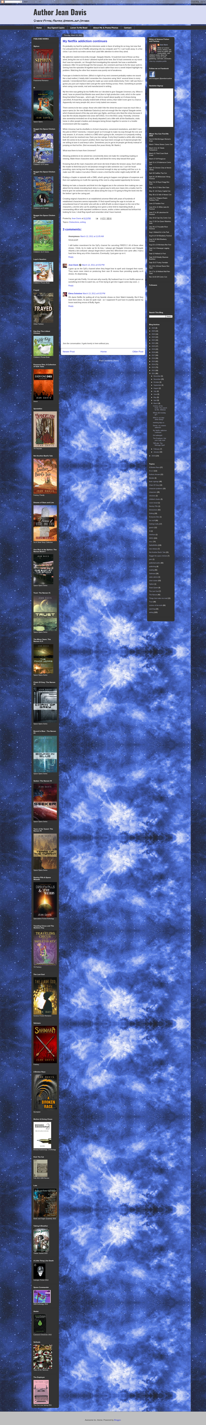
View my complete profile (158, 61)
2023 (153, 337)
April (155, 400)
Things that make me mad (158, 598)
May (155, 397)
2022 (153, 340)
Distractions (74, 222)
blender (151, 478)
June (155, 394)
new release (153, 549)
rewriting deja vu (158, 422)
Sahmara (152, 573)
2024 (153, 334)
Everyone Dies (154, 517)
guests (151, 527)
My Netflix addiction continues (160, 431)
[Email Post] (96, 218)
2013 (153, 367)
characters (152, 492)
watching (152, 609)
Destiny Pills (153, 506)
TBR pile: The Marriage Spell (159, 444)
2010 (153, 456)
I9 (149, 531)
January (157, 452)
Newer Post (69, 351)
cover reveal (153, 503)
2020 (153, 346)
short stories (153, 580)
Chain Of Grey (154, 485)
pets (150, 559)
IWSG (151, 538)
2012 (153, 370)
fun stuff (152, 520)
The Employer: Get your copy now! (159, 439)
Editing (151, 513)
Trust (151, 602)
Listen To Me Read (78, 28)
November (157, 379)
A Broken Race (154, 467)
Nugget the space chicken (158, 556)
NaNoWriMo (153, 545)
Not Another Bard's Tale (157, 552)
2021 (153, 343)
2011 (153, 373)
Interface (152, 534)
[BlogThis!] (104, 218)
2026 (153, 328)
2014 (153, 364)
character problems (155, 488)
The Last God (154, 591)
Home (39, 28)
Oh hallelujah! (157, 435)
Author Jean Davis (59, 11)
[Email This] (101, 218)
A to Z (151, 471)
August (156, 388)
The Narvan (153, 595)
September (158, 385)
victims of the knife (155, 605)
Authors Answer (154, 474)
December (157, 376)
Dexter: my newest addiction (159, 426)
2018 (153, 352)
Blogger (117, 1420)
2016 (153, 358)
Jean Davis (73, 265)
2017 (153, 355)
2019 (153, 349)
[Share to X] (106, 218)
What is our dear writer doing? (158, 418)
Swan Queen (153, 588)
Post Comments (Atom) (109, 361)
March (156, 403)
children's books (154, 499)
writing (83, 222)
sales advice (153, 577)
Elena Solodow (75, 293)
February (157, 449)
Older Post (137, 351)
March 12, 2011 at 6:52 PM (93, 265)
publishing (152, 566)
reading (151, 570)
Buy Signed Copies (56, 28)
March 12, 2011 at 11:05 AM (92, 236)
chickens (152, 496)
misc (150, 542)
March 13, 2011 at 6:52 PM (94, 293)
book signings (154, 481)
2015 (153, 361)
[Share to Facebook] (108, 218)
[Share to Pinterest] (110, 218)
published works (154, 563)
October (157, 382)
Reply (70, 257)
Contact (127, 28)
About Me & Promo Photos (105, 28)
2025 (153, 331)
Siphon (151, 584)
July (155, 391)
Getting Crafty (154, 524)
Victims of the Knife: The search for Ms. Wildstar (160, 408)
